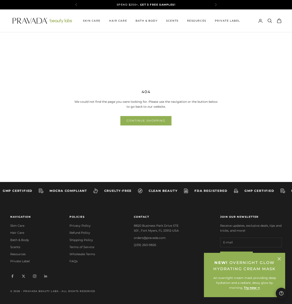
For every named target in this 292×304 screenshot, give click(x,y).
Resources (196, 20)
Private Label (227, 20)
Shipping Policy (81, 240)
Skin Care (91, 20)
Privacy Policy (80, 226)
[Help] (281, 293)
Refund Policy (79, 233)
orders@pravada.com (150, 238)
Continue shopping (146, 120)
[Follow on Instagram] (34, 276)
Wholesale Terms (82, 254)
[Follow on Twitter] (23, 276)
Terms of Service (81, 247)
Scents (172, 20)
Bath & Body (147, 20)
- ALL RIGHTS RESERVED (77, 291)
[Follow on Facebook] (12, 276)
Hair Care (118, 20)
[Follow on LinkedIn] (46, 276)
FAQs (73, 261)
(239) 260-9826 (145, 245)
